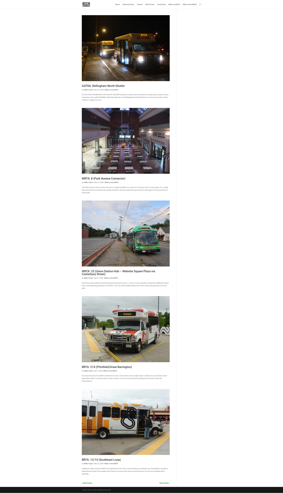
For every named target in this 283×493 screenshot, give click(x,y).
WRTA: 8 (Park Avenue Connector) (103, 178)
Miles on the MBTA (190, 4)
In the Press (161, 4)
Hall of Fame (149, 4)
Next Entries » (165, 483)
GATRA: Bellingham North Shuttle (103, 86)
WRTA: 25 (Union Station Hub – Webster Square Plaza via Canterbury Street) (118, 273)
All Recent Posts (128, 4)
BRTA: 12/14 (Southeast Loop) (101, 459)
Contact (139, 4)
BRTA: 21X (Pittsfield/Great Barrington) (107, 367)
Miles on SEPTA (174, 4)
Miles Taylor (88, 90)
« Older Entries (87, 483)
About (117, 4)
